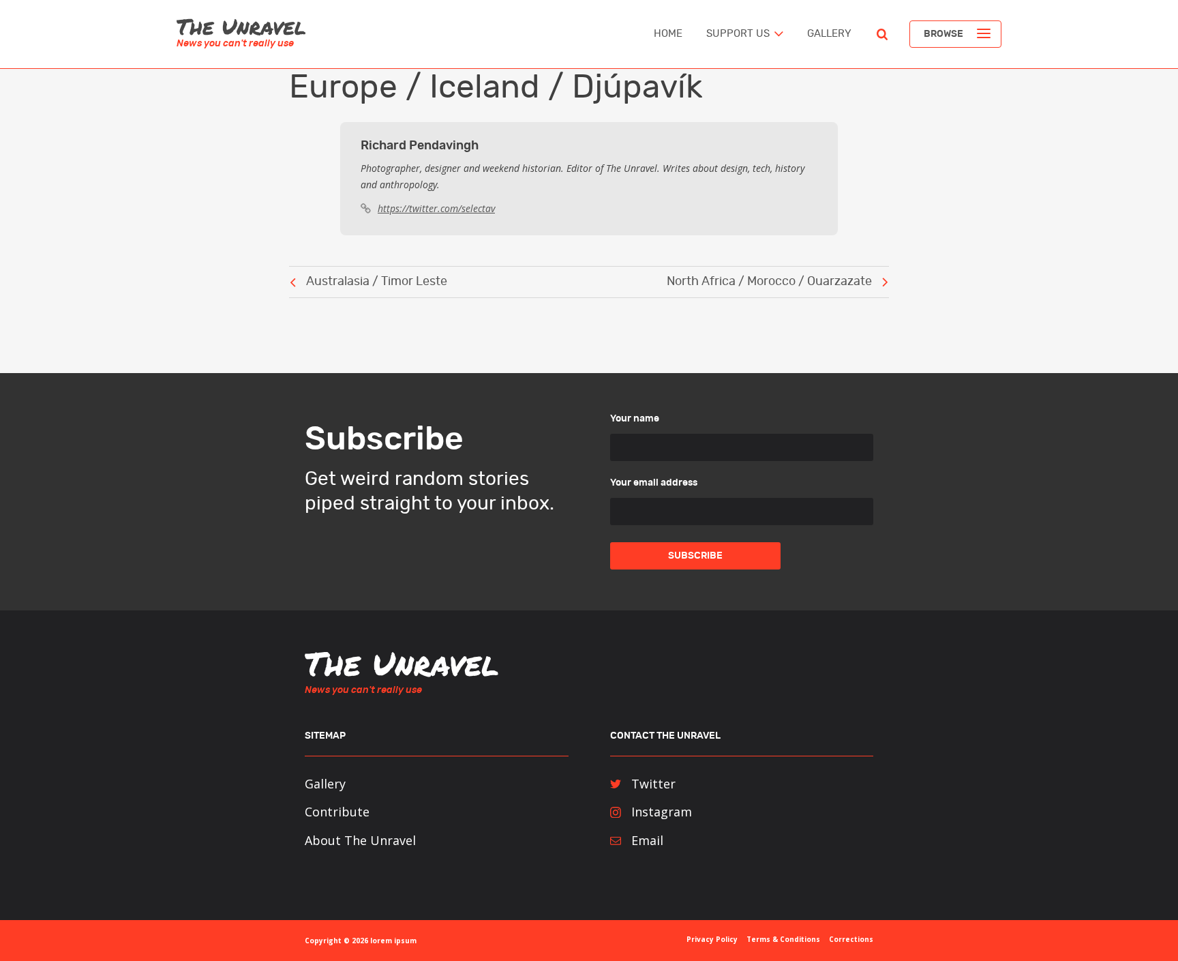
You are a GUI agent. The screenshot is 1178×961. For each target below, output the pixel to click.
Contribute (337, 811)
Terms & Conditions (783, 939)
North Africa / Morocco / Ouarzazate (769, 282)
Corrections (851, 939)
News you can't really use (235, 43)
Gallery (829, 34)
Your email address (653, 483)
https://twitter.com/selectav (436, 208)
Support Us (738, 34)
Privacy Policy (712, 939)
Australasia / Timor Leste (376, 282)
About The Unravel (360, 840)
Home (668, 34)
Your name (634, 419)
